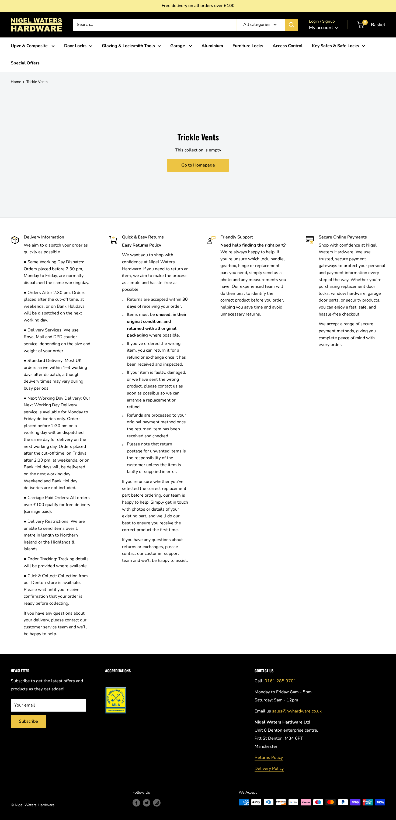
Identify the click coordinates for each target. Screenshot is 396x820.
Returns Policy (269, 757)
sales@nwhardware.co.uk (297, 711)
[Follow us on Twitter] (146, 803)
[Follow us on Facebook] (136, 803)
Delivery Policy (269, 768)
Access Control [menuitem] (288, 46)
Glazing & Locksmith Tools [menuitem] (128, 46)
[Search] (291, 25)
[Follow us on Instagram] (157, 803)
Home (16, 81)
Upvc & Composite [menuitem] (30, 46)
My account (321, 28)
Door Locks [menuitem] (75, 46)
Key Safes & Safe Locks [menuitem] (335, 46)
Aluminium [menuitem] (212, 46)
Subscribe (28, 721)
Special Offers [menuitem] (25, 63)
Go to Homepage (198, 165)
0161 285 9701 (280, 681)
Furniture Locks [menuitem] (247, 46)
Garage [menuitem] (178, 46)
